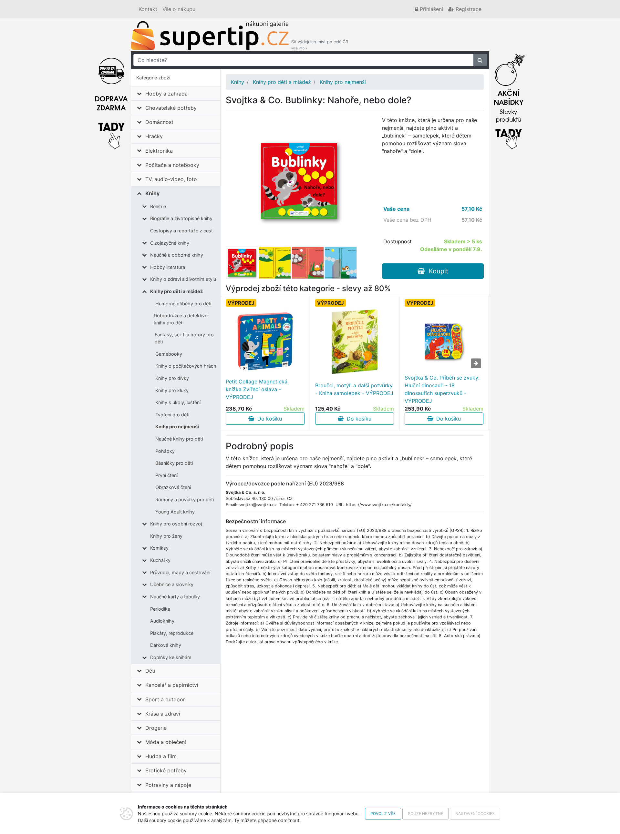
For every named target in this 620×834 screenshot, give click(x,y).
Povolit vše (383, 813)
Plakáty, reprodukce (171, 633)
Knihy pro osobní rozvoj (176, 523)
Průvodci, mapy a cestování (180, 572)
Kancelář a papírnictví (171, 685)
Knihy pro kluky (172, 390)
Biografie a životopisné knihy (181, 218)
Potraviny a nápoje (168, 785)
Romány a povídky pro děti (184, 499)
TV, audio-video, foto (171, 179)
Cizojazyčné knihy (169, 243)
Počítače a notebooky (172, 165)
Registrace (467, 9)
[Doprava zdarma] (111, 100)
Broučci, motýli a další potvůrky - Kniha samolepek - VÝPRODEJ (354, 389)
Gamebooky (168, 354)
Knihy (152, 193)
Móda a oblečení (165, 742)
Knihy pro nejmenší (177, 426)
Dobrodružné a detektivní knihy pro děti (181, 319)
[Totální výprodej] (508, 100)
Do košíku (268, 418)
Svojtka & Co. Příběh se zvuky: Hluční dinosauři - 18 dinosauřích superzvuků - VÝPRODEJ (442, 389)
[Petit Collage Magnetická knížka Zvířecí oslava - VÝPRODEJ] (265, 341)
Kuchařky (160, 560)
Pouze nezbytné (425, 813)
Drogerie (156, 728)
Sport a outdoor (165, 699)
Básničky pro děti (174, 463)
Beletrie (158, 206)
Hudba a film (161, 756)
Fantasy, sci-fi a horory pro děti (184, 338)
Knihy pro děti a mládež (176, 291)
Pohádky (165, 451)
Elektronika (159, 150)
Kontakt (148, 9)
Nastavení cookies (475, 813)
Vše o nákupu (178, 9)
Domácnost (159, 122)
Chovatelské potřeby (171, 108)
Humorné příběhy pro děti (183, 303)
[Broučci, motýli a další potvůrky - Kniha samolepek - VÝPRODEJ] (355, 341)
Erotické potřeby (166, 770)
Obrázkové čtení (173, 487)
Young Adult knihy (175, 511)
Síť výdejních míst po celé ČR (319, 44)
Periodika (160, 609)
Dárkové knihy (165, 645)
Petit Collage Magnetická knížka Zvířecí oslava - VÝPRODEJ (256, 389)
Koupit (436, 271)
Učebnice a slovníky (171, 584)
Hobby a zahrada (166, 93)
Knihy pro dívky (172, 378)
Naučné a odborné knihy (176, 255)
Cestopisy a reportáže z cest (181, 230)
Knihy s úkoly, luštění (178, 402)
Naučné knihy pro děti (179, 439)
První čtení (166, 475)
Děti (150, 670)
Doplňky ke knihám (170, 657)
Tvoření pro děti (172, 414)
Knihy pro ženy (166, 536)
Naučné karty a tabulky (175, 596)
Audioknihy (162, 621)
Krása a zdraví (162, 713)
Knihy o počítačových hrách (185, 366)
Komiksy (159, 548)
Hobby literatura (167, 267)
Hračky (154, 136)
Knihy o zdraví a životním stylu (183, 279)
